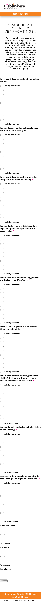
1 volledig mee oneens (11, 86)
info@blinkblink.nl (20, 597)
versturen (4, 581)
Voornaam (4, 534)
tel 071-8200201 (20, 14)
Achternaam (5, 543)
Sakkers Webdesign (29, 600)
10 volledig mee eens (11, 124)
